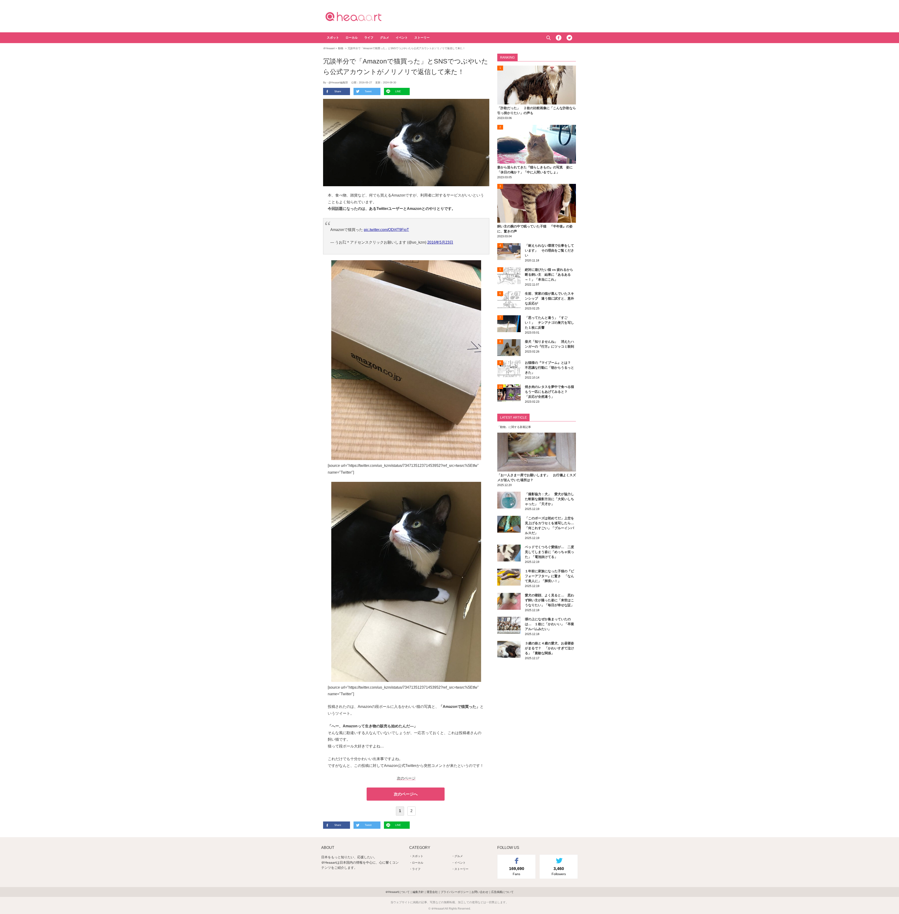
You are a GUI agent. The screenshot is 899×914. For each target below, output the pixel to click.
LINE (398, 91)
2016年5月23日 (440, 242)
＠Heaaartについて (397, 892)
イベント (402, 37)
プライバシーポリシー (455, 892)
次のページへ (406, 794)
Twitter (569, 38)
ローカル (352, 37)
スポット (333, 37)
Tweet (368, 91)
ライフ (368, 37)
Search (548, 37)
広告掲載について (502, 892)
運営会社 (432, 892)
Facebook (558, 38)
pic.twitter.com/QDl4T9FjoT (386, 230)
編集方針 (418, 892)
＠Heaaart (361, 16)
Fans (516, 871)
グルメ (384, 37)
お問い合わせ (480, 892)
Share (337, 91)
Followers (559, 871)
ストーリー (422, 37)
